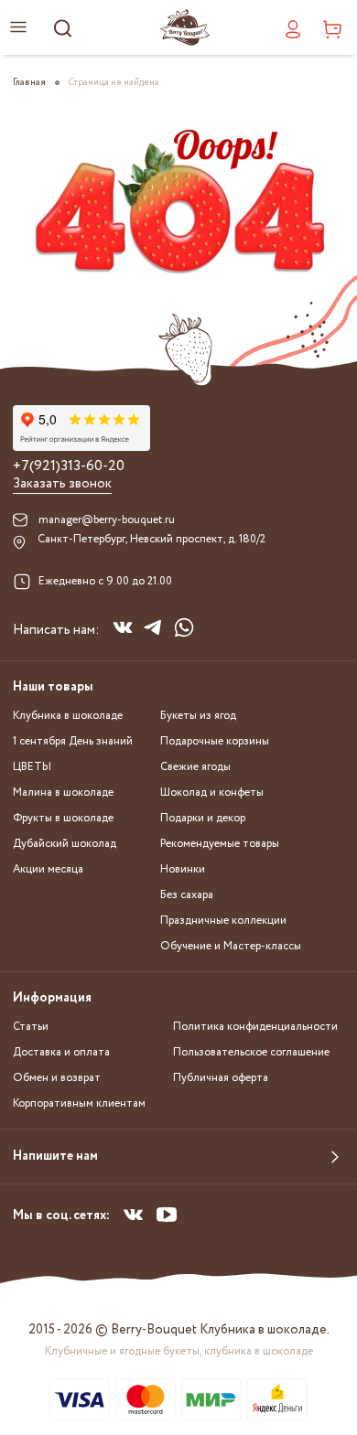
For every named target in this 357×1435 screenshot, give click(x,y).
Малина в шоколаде (63, 792)
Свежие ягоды (195, 767)
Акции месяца (48, 869)
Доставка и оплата (61, 1052)
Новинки (182, 869)
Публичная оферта (220, 1078)
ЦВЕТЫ (32, 767)
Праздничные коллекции (223, 920)
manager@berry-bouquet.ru (106, 520)
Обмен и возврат (57, 1078)
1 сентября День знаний (73, 741)
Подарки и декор (202, 818)
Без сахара (186, 895)
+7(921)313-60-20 (68, 466)
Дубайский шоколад (64, 843)
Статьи (31, 1026)
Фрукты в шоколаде (63, 818)
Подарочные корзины (214, 741)
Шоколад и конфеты (212, 792)
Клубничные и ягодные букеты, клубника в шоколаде (179, 1351)
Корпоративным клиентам (79, 1103)
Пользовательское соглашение (251, 1052)
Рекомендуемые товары (219, 843)
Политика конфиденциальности (255, 1026)
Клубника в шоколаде (68, 715)
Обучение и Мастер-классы (230, 946)
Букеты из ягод (198, 715)
